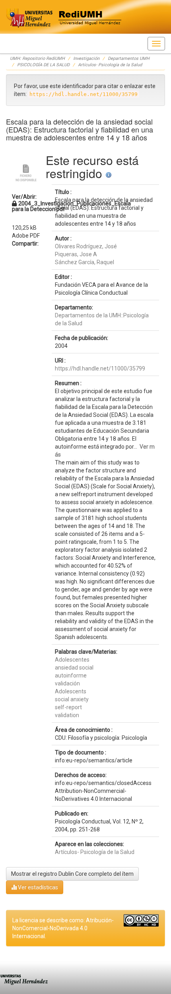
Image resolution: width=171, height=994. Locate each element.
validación (67, 683)
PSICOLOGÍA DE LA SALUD (43, 64)
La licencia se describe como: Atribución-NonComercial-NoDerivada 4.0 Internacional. (63, 928)
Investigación (86, 58)
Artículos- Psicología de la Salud (110, 64)
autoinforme (71, 675)
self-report (68, 707)
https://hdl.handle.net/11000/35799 (100, 368)
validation (67, 715)
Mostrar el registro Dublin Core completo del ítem (72, 874)
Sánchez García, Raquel (84, 262)
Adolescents (70, 691)
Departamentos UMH (129, 58)
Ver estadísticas (37, 887)
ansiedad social (74, 667)
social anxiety (72, 699)
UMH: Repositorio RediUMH (37, 58)
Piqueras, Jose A (76, 254)
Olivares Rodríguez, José (86, 246)
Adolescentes (72, 659)
